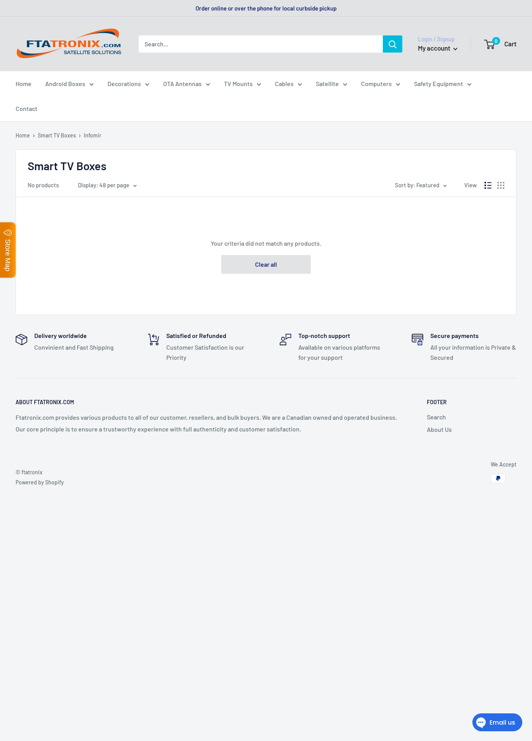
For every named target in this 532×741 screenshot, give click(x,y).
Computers (376, 83)
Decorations (124, 83)
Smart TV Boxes (57, 135)
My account (434, 48)
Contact (26, 108)
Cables (284, 83)
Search (436, 417)
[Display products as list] (487, 185)
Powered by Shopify (40, 482)
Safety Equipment (438, 83)
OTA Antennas (182, 83)
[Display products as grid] (500, 185)
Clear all (266, 264)
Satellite (327, 83)
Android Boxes (65, 83)
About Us (439, 429)
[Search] (392, 44)
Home (24, 83)
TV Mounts (238, 83)
